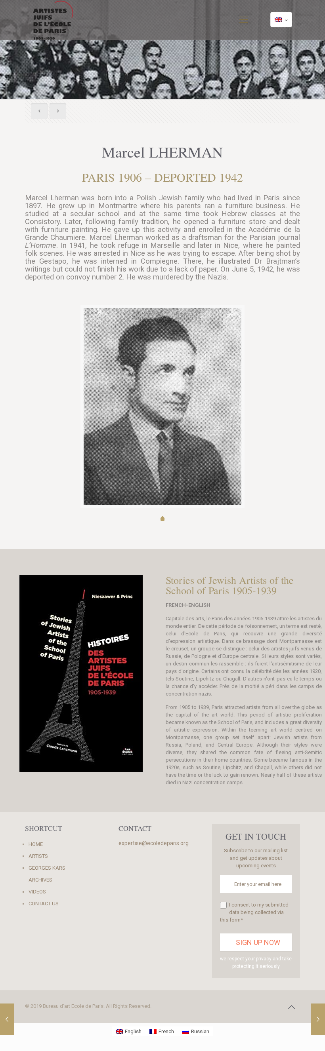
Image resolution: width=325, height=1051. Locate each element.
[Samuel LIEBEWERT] (318, 1019)
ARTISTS (38, 856)
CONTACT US (44, 904)
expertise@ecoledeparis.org (154, 843)
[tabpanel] (162, 406)
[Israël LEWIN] (7, 1019)
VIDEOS (37, 892)
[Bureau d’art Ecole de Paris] (53, 20)
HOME (36, 844)
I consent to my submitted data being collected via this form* (254, 912)
